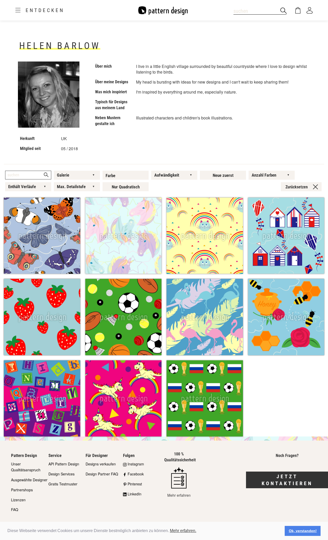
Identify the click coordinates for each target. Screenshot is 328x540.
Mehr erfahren (179, 495)
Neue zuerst (223, 175)
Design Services (61, 473)
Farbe (110, 175)
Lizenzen (18, 499)
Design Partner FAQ (102, 473)
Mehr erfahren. (183, 530)
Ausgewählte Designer (29, 479)
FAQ (14, 509)
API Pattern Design (63, 463)
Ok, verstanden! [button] (303, 531)
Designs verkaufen (101, 463)
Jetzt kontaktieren (287, 479)
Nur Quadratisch (126, 186)
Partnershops (22, 489)
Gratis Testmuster (62, 483)
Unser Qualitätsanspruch (25, 466)
